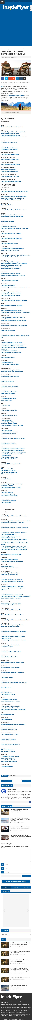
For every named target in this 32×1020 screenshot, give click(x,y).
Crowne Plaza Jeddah (6, 719)
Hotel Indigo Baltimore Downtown (10, 568)
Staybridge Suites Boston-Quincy (9, 574)
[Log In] (31, 10)
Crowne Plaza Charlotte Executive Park (11, 603)
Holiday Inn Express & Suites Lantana (10, 536)
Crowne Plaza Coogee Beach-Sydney (10, 756)
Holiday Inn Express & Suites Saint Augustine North (14, 549)
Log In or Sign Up (16, 1)
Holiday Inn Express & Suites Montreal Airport (12, 662)
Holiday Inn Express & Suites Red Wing (10, 273)
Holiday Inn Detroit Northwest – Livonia (11, 267)
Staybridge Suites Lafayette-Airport (10, 250)
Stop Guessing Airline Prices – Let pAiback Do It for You (18, 986)
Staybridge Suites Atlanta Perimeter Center (12, 215)
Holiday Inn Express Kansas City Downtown (12, 581)
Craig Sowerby (12, 789)
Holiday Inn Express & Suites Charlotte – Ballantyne (14, 300)
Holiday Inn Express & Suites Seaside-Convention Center (15, 620)
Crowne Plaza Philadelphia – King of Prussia (12, 625)
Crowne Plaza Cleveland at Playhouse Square (12, 615)
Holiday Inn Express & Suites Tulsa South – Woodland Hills (15, 312)
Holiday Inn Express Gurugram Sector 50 (11, 453)
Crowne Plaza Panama (6, 400)
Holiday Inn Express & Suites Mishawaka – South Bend (14, 228)
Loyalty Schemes (13, 775)
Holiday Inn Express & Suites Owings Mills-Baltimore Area (15, 255)
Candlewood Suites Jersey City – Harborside (12, 586)
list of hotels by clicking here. (16, 95)
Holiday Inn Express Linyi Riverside (10, 176)
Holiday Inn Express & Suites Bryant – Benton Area (13, 196)
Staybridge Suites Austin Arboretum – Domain (13, 636)
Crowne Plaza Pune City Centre (9, 458)
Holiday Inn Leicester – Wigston (9, 423)
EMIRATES (10, 728)
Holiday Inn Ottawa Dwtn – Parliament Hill (12, 371)
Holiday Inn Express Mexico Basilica (10, 376)
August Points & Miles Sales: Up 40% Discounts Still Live (12, 921)
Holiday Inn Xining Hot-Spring (8, 443)
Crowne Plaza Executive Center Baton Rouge (12, 248)
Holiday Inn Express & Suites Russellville (11, 199)
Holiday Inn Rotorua (6, 502)
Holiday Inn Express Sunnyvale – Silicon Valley (12, 522)
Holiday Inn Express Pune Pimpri (9, 457)
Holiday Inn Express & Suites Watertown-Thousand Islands (15, 596)
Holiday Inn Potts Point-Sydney (9, 761)
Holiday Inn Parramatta (7, 492)
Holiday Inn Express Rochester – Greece (11, 293)
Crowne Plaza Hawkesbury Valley (9, 495)
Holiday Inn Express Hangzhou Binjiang (11, 181)
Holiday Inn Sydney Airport (8, 760)
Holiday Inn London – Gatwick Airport (10, 708)
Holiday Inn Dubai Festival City (9, 729)
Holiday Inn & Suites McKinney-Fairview (11, 352)
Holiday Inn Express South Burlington (10, 645)
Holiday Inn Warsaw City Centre (9, 415)
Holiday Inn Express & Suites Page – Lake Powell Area (14, 516)
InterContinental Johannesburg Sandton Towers (13, 724)
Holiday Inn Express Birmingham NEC (10, 706)
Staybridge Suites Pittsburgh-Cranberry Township (13, 320)
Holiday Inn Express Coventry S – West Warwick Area (14, 325)
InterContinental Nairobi (7, 714)
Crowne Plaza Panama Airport (8, 398)
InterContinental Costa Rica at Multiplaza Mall (12, 672)
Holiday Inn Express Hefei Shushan (10, 154)
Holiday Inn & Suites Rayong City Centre (11, 487)
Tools (16, 887)
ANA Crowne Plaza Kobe (7, 749)
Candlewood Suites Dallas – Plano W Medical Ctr (13, 344)
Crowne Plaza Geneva (6, 692)
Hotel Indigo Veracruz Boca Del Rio (10, 386)
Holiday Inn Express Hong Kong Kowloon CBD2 (13, 438)
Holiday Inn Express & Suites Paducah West (12, 561)
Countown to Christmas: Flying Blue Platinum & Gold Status (19, 960)
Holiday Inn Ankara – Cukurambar (9, 147)
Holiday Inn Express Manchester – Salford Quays (13, 709)
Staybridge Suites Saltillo (7, 381)
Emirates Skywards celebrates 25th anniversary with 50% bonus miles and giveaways (20, 819)
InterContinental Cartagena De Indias (10, 667)
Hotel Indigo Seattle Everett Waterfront (11, 651)
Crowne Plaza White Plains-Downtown (11, 598)
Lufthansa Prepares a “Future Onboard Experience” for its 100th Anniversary (20, 827)
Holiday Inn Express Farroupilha (9, 391)
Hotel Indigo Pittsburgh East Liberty (10, 626)
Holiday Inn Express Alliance (8, 285)
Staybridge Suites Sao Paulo (8, 393)
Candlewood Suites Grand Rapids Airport (11, 265)
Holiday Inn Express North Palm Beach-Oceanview (13, 532)
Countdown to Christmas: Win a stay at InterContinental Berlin (20, 952)
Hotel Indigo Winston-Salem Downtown (11, 604)
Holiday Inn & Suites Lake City (8, 534)
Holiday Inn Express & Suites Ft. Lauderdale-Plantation (15, 547)
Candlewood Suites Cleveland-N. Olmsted (11, 127)
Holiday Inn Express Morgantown (9, 656)
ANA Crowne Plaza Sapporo (8, 751)
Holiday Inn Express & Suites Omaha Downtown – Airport (15, 287)
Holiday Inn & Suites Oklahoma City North (11, 310)
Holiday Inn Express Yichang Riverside (10, 164)
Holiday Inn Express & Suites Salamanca (11, 295)
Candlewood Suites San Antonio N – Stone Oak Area (14, 137)
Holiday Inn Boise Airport (7, 221)
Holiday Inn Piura (5, 405)
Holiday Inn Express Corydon (8, 226)
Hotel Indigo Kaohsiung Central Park (10, 744)
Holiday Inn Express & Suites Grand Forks (11, 610)
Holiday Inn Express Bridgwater (9, 422)
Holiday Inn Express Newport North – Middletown (13, 631)
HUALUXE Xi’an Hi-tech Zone (8, 739)
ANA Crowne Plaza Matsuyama (9, 472)
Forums (26, 887)
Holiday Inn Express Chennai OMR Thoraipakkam (13, 452)
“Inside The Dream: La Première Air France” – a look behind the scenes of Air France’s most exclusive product (20, 837)
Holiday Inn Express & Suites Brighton (10, 262)
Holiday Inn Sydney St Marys (8, 494)
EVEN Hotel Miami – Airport (8, 537)
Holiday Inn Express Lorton (8, 357)
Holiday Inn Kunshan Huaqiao (8, 169)
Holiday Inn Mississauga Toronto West (10, 370)
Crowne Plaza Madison (7, 362)
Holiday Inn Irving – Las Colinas (9, 350)
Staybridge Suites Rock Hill (8, 330)
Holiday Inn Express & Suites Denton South (12, 345)
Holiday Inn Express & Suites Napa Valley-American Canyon (16, 521)
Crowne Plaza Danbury (7, 205)
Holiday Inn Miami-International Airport (11, 541)
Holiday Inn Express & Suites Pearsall (10, 135)
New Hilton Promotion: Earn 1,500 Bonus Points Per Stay (19, 810)
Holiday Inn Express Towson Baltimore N (11, 257)
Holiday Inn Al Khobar (6, 430)
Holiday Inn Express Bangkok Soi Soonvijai (11, 484)
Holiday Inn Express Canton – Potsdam (11, 292)
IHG (2, 86)
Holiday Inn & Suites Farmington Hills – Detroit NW (14, 263)
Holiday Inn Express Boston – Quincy (10, 573)
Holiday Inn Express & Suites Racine (10, 364)
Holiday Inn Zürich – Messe (8, 694)
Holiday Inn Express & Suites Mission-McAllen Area (14, 132)
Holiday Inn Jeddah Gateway (8, 433)
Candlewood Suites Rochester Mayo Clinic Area (13, 275)
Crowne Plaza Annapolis (7, 566)
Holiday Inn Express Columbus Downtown (11, 305)
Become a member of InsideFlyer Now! (16, 881)
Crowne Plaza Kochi (6, 455)
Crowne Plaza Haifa (6, 687)
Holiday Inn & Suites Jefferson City (9, 280)
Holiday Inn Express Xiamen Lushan (10, 159)
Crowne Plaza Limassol (7, 677)
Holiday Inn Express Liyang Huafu (9, 171)
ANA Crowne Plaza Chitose (8, 469)
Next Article (26, 781)
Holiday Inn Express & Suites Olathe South (11, 238)
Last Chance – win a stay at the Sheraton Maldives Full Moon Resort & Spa (20, 943)
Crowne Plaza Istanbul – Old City (9, 699)
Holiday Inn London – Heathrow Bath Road (12, 425)
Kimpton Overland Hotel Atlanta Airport (11, 554)
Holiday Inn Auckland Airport (8, 500)
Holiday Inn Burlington (7, 646)
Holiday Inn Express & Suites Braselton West (12, 216)
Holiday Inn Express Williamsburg (9, 243)
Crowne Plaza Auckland (7, 766)
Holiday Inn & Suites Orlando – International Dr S (13, 546)
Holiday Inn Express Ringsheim (9, 410)
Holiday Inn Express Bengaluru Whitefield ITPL (12, 450)
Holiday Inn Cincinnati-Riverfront (9, 559)
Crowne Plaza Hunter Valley (8, 758)
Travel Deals (5, 891)
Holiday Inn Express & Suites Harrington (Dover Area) (14, 527)
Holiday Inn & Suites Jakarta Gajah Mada (11, 464)
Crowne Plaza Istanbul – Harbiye (9, 149)
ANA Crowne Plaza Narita (7, 474)
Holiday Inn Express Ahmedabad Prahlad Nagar (13, 448)
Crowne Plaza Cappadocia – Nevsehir (10, 701)
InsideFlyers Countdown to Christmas (20, 977)
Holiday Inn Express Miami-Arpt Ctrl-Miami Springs (14, 539)
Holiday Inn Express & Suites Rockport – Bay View (13, 640)
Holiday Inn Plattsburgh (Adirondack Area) (12, 594)
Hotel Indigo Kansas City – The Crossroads (11, 579)
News (3, 939)
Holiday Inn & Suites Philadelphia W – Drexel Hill (13, 317)
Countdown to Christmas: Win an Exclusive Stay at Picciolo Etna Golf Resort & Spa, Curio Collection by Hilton (20, 970)
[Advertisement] (16, 29)
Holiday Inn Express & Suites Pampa (10, 133)
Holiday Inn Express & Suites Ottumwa (11, 233)
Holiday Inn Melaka (6, 479)
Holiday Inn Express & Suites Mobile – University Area (14, 191)
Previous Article (7, 781)
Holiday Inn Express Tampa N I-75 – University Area (14, 210)
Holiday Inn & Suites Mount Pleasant (10, 268)
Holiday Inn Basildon (6, 420)
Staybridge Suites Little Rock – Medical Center (12, 198)
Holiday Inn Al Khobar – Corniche (9, 432)
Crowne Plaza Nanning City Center (9, 734)
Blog (6, 887)
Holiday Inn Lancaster (6, 319)
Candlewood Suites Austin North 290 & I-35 (12, 342)
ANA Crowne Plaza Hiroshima (8, 470)
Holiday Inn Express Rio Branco (9, 142)
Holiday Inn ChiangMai (7, 485)
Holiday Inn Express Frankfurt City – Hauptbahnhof (14, 682)
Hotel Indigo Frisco (6, 638)
